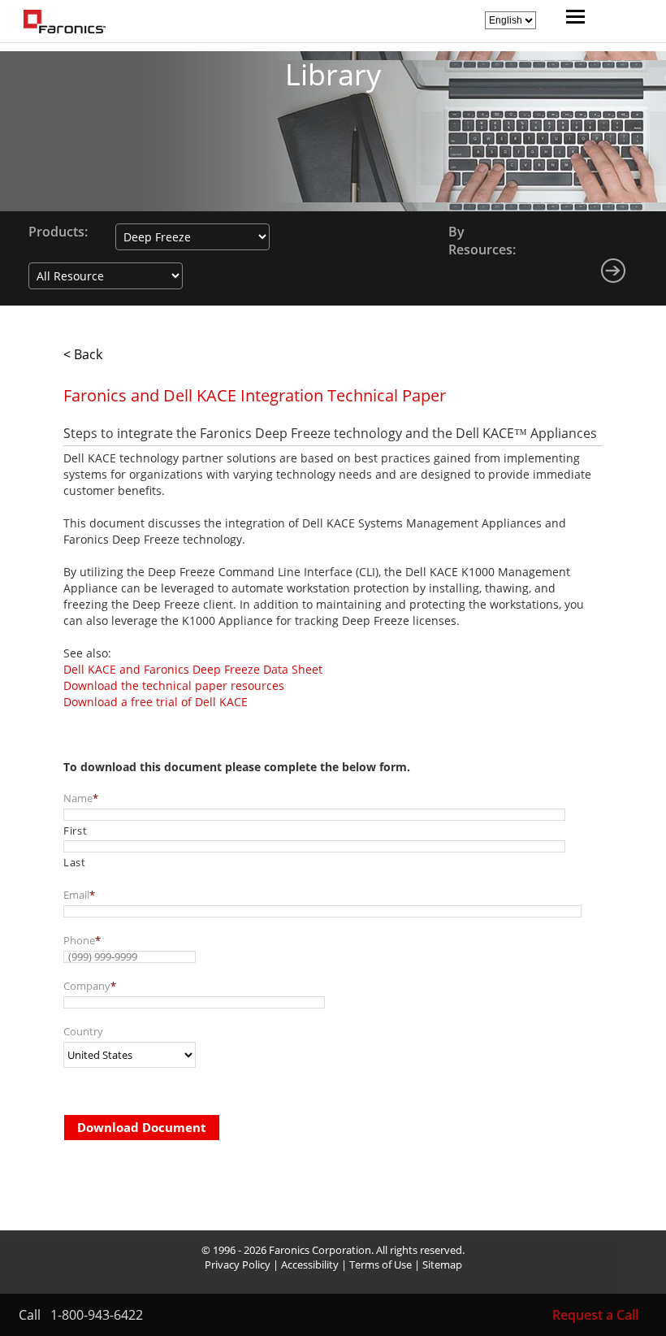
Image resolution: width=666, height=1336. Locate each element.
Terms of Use (380, 1264)
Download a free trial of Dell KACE (155, 701)
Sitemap (442, 1264)
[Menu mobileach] (571, 19)
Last (74, 862)
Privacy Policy (237, 1264)
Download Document (141, 1127)
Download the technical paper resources (173, 685)
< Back (82, 354)
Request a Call (595, 1315)
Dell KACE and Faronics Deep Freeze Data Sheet (192, 669)
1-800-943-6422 (96, 1315)
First (75, 830)
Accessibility (310, 1264)
